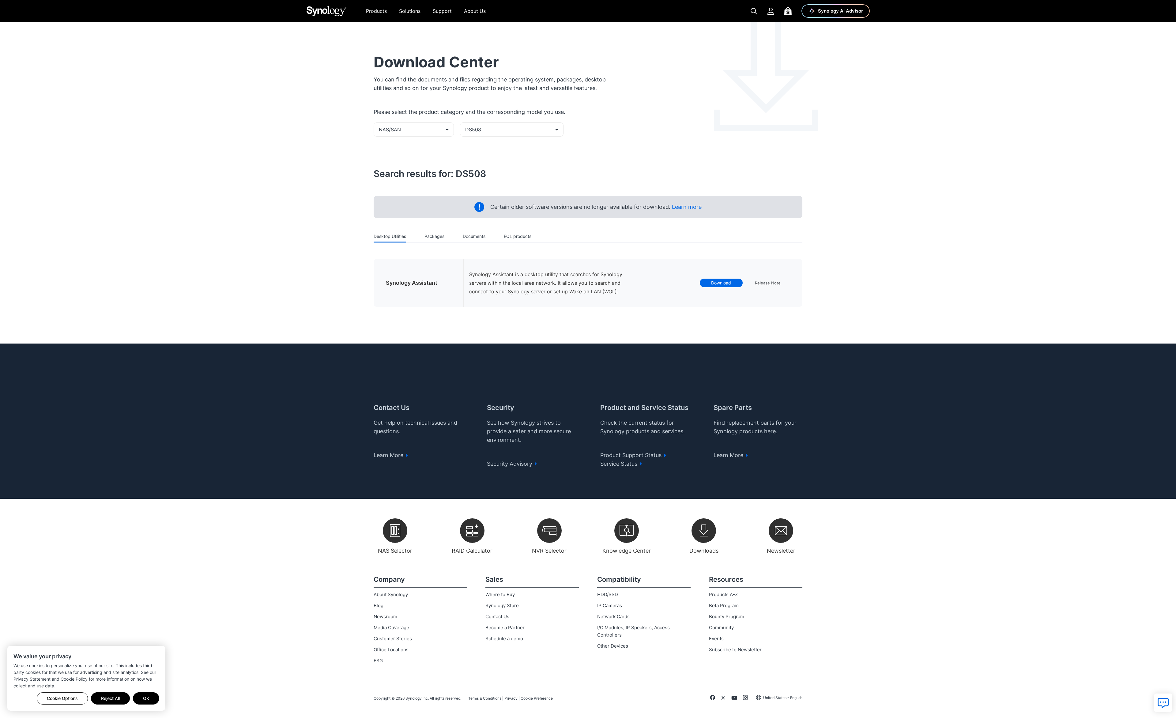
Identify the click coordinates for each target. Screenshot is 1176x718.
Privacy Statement (32, 679)
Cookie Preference (537, 698)
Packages (434, 236)
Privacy (511, 698)
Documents (474, 236)
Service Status (619, 463)
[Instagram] (745, 698)
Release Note (768, 282)
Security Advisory (510, 463)
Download (721, 282)
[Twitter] (723, 698)
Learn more (686, 207)
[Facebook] (712, 698)
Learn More (389, 455)
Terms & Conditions (484, 698)
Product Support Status (631, 455)
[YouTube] (734, 698)
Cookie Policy (74, 679)
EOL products (517, 236)
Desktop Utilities (390, 236)
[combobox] (414, 129)
